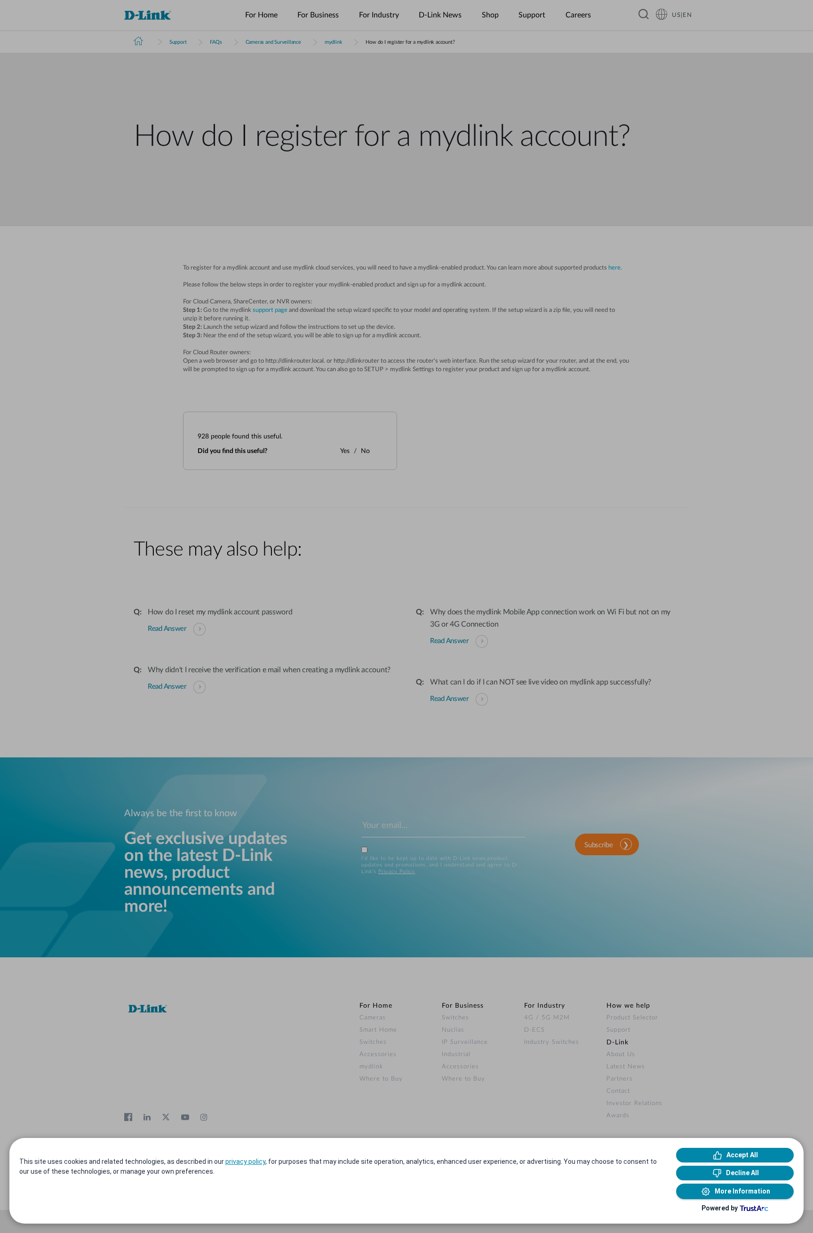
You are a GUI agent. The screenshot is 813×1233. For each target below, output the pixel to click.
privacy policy (245, 1161)
